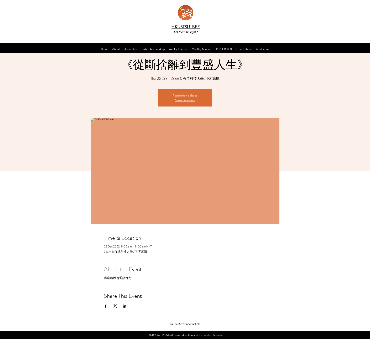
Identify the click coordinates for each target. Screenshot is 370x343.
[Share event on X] (115, 306)
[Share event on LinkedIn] (124, 306)
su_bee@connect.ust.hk (185, 324)
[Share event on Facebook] (106, 306)
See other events (185, 100)
